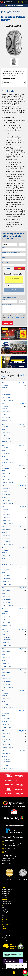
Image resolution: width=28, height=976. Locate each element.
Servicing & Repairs (7, 912)
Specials (4, 920)
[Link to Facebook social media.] (14, 972)
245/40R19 (22, 588)
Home (4, 11)
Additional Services (7, 918)
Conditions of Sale (21, 968)
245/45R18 (22, 527)
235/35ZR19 (22, 567)
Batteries (4, 908)
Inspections (5, 910)
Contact (4, 922)
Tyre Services (5, 914)
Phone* (11, 252)
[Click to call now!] (18, 2)
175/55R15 (22, 382)
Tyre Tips (4, 897)
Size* (3, 242)
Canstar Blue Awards (7, 936)
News (4, 928)
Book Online (6, 924)
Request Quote (8, 323)
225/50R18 (22, 485)
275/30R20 (22, 731)
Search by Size (6, 891)
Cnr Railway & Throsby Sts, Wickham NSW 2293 (13, 844)
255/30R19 (22, 629)
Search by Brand (6, 893)
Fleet (3, 926)
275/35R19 (22, 649)
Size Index (4, 934)
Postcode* (5, 263)
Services (4, 906)
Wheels (4, 899)
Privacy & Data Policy (11, 968)
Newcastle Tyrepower (15, 5)
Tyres (3, 887)
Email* (4, 257)
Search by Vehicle (7, 889)
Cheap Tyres (5, 940)
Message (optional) (7, 304)
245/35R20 (22, 690)
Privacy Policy (10, 317)
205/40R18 (22, 465)
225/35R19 (22, 547)
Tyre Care (4, 895)
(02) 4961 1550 (10, 849)
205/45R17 (22, 403)
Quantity (21, 242)
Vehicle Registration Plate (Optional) (9, 298)
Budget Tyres (5, 938)
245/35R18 (22, 506)
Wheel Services (6, 916)
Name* (4, 247)
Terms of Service (20, 317)
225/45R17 (22, 445)
